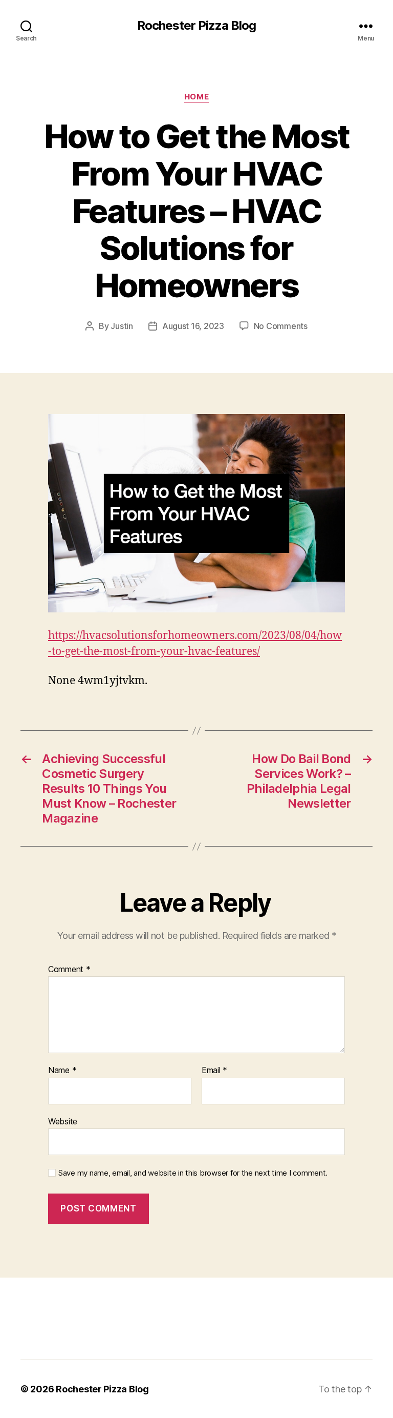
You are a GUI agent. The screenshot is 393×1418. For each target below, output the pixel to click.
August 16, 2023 (193, 326)
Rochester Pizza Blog (196, 25)
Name (62, 1070)
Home (196, 96)
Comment (69, 969)
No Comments (281, 326)
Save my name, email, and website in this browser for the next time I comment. (193, 1173)
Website (62, 1121)
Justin (122, 326)
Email (214, 1070)
